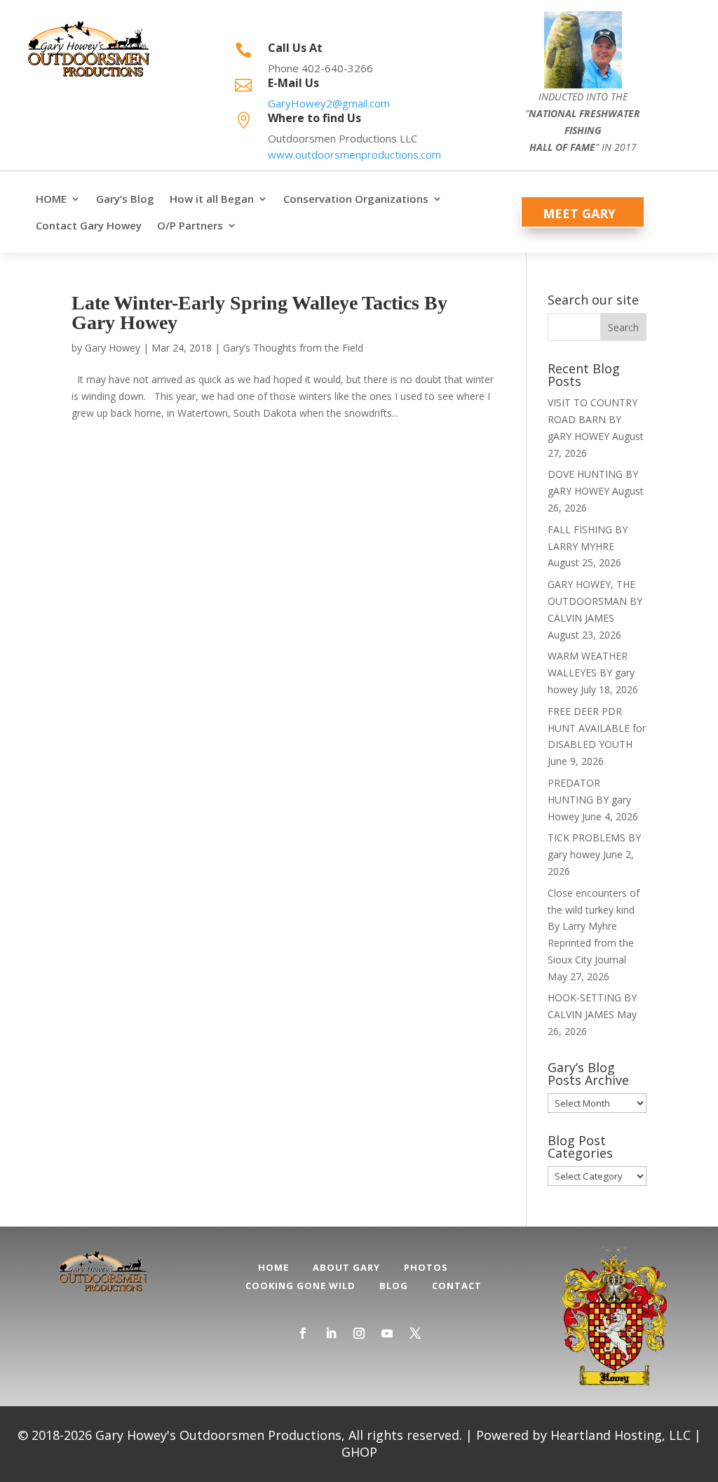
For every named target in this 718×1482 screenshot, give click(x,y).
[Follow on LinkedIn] (331, 1333)
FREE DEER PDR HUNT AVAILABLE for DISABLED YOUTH (597, 728)
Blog (393, 1285)
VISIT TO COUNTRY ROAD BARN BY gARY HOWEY (592, 419)
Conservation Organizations (355, 199)
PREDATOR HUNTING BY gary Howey (589, 799)
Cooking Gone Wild (300, 1285)
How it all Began (212, 199)
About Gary (346, 1267)
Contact (457, 1285)
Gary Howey (112, 347)
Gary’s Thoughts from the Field (293, 347)
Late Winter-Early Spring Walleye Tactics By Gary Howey (259, 312)
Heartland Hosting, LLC (620, 1435)
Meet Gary (579, 213)
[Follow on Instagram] (359, 1333)
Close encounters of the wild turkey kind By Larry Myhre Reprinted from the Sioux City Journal (593, 926)
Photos (426, 1267)
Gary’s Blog (125, 199)
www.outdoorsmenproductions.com (354, 154)
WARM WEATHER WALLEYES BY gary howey (591, 672)
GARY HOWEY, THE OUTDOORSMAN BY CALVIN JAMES (595, 601)
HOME (51, 199)
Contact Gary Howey (89, 225)
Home (273, 1267)
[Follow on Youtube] (387, 1333)
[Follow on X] (415, 1333)
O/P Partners (190, 225)
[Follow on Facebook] (303, 1333)
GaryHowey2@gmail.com (329, 103)
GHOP (359, 1451)
